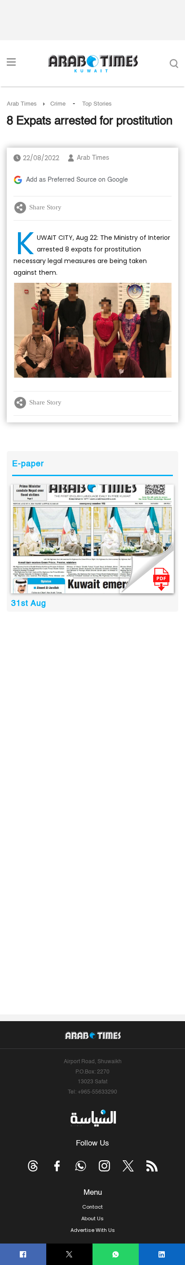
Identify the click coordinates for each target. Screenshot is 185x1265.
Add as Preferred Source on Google (77, 180)
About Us (92, 1218)
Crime (58, 104)
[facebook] (23, 1254)
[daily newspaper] (92, 539)
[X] (69, 1254)
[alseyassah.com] (93, 1118)
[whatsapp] (115, 1254)
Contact (92, 1206)
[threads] (33, 1165)
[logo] (92, 63)
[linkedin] (162, 1254)
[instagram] (104, 1165)
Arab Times (22, 104)
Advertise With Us (92, 1230)
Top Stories (97, 104)
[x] (128, 1165)
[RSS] (152, 1165)
